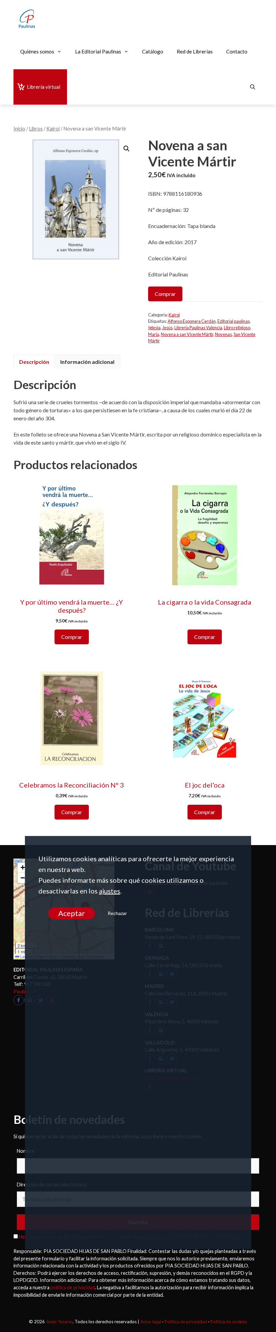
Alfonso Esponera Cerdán (192, 321)
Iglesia (154, 327)
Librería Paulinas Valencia (198, 327)
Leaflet (26, 956)
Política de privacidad (186, 1321)
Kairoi (53, 128)
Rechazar (117, 913)
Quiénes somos (37, 51)
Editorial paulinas (233, 321)
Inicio (19, 128)
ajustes (109, 891)
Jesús (167, 327)
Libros (36, 128)
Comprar (165, 294)
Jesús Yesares (59, 1321)
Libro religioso (237, 327)
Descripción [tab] (34, 361)
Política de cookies (228, 1321)
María (153, 334)
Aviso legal (150, 1321)
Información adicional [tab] (87, 361)
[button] (126, 149)
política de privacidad (72, 1287)
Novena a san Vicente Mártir (187, 334)
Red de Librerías (195, 51)
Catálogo (152, 51)
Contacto (236, 51)
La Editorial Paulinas (98, 51)
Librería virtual (43, 87)
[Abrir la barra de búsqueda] (253, 87)
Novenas (223, 334)
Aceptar (71, 913)
